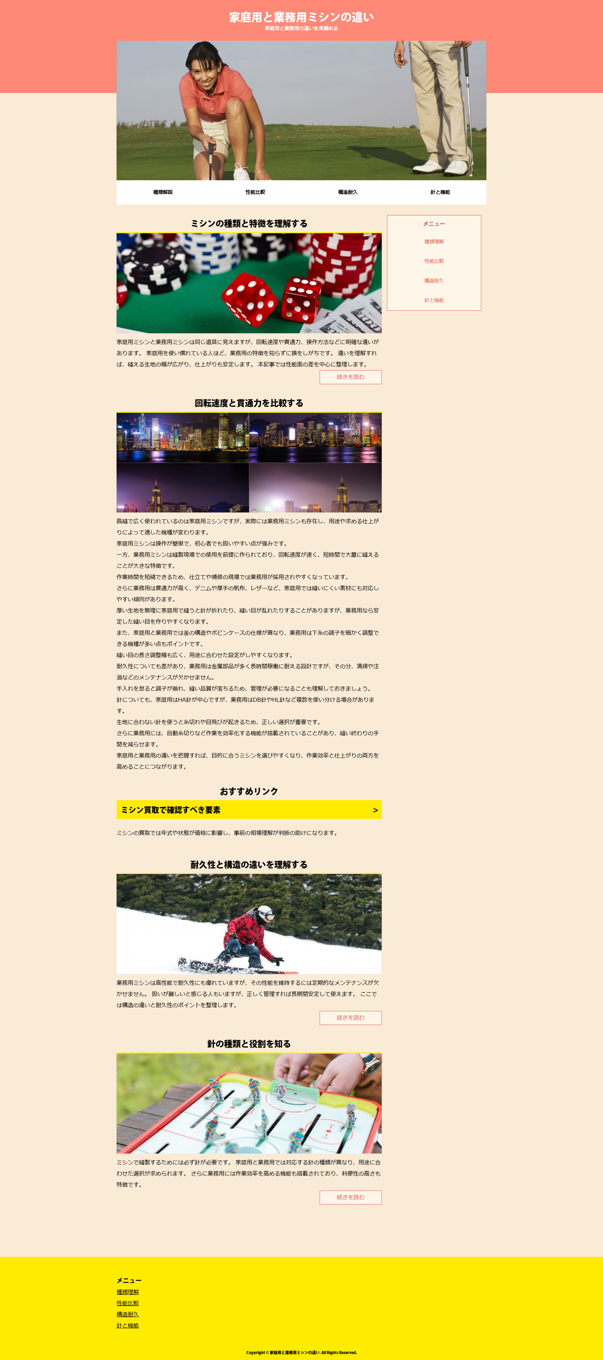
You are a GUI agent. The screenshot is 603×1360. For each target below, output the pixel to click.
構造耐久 (348, 192)
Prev (125, 110)
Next (477, 110)
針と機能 (440, 192)
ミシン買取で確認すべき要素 (171, 810)
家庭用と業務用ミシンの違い (301, 17)
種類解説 (163, 192)
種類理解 (434, 241)
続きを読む (351, 377)
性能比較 (255, 192)
